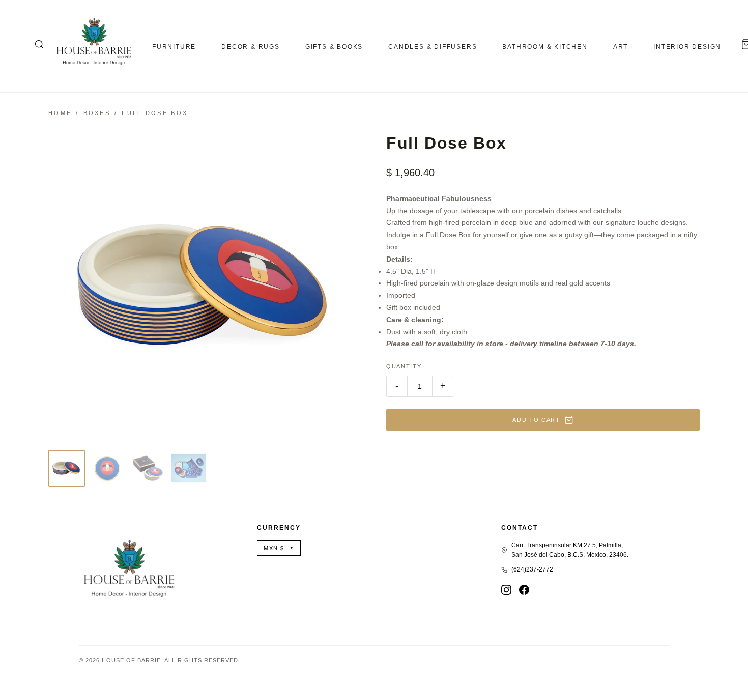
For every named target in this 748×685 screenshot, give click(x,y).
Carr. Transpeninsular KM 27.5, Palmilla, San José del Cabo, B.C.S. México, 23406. (569, 549)
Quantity (403, 366)
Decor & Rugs (250, 46)
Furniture (174, 46)
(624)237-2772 (532, 569)
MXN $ (279, 548)
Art (620, 46)
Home (60, 113)
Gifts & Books (334, 46)
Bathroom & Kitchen (544, 46)
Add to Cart (536, 420)
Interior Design (687, 46)
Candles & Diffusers (432, 46)
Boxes (97, 113)
